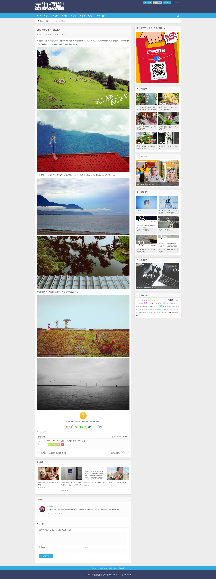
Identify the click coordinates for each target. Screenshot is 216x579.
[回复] (60, 513)
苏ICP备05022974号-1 (111, 575)
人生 (149, 300)
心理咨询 (103, 568)
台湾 (44, 432)
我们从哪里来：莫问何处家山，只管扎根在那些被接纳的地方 (146, 109)
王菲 (174, 309)
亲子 (141, 300)
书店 (105, 16)
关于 (90, 16)
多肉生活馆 (139, 303)
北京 (157, 300)
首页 (39, 16)
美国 (140, 312)
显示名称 (42, 547)
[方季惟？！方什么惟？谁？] (118, 479)
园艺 (177, 300)
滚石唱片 (165, 309)
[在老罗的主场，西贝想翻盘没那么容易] (146, 247)
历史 (161, 300)
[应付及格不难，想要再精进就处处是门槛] (146, 144)
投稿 (98, 16)
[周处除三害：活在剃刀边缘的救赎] (48, 479)
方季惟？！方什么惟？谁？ (116, 482)
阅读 (162, 312)
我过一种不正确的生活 (145, 230)
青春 (170, 312)
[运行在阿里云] (126, 575)
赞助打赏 (94, 568)
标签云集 (112, 568)
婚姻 (151, 303)
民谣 (145, 309)
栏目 (65, 16)
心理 (74, 16)
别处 (83, 16)
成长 (175, 303)
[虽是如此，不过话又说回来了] (168, 144)
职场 (148, 312)
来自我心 (175, 306)
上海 (137, 300)
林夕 (137, 309)
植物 (141, 309)
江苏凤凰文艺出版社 (154, 309)
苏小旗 (153, 312)
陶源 (166, 312)
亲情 (145, 300)
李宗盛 (169, 306)
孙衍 (155, 303)
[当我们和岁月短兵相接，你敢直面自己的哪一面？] (168, 208)
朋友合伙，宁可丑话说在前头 (94, 482)
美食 (144, 312)
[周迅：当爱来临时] (168, 227)
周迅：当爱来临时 (165, 230)
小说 (159, 303)
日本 (155, 306)
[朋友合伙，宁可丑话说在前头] (94, 479)
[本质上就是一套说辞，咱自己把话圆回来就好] (168, 105)
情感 (168, 303)
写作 (153, 300)
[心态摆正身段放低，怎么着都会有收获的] (146, 124)
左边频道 (49, 6)
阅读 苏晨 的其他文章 (52, 444)
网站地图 (122, 568)
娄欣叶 (146, 303)
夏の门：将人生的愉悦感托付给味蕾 (53, 452)
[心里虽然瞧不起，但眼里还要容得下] (168, 124)
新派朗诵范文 (144, 306)
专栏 (56, 16)
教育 (137, 306)
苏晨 (40, 34)
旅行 (47, 21)
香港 (140, 315)
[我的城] (146, 208)
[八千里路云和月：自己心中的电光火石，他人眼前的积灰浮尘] (71, 479)
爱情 (171, 309)
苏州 (158, 312)
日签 (160, 306)
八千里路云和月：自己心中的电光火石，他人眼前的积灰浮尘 (71, 485)
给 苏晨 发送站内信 (58, 444)
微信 (168, 2)
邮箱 (87, 547)
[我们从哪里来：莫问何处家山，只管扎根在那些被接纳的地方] (146, 105)
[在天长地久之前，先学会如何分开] (168, 247)
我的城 (139, 210)
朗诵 (164, 306)
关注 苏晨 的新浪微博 (62, 444)
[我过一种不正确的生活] (146, 227)
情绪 (171, 303)
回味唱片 (171, 300)
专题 (47, 16)
